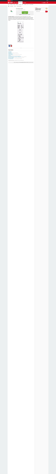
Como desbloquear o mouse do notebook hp (14, 56)
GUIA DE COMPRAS (31, 4)
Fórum (14, 2)
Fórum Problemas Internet (18, 58)
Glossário (24, 2)
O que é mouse (10, 54)
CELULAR (14, 4)
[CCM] (10, 2)
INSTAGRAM (25, 4)
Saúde (12, 0)
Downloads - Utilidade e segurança (19, 57)
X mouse (9, 55)
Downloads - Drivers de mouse (15, 55)
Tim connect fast (10, 58)
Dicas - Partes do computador (17, 54)
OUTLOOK (20, 4)
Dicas (17, 2)
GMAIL (28, 4)
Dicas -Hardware (24, 56)
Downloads (20, 2)
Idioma (47, 0)
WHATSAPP (11, 4)
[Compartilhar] (9, 46)
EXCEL (22, 4)
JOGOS (8, 4)
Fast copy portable (11, 57)
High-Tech (9, 0)
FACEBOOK (17, 4)
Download (25, 12)
